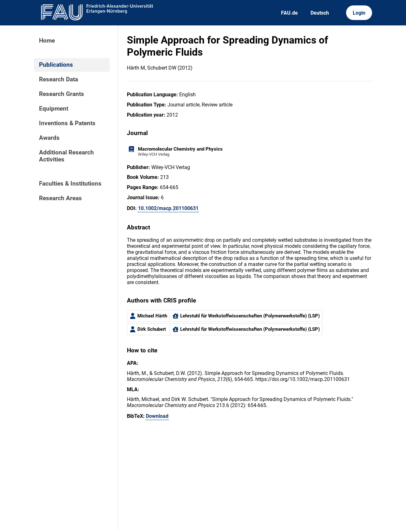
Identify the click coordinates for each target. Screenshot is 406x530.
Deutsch (320, 13)
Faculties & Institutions (70, 183)
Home (47, 40)
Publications (56, 64)
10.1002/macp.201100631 (168, 208)
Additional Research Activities (66, 156)
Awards (49, 137)
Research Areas (60, 198)
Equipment (53, 108)
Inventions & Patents (67, 123)
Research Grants (61, 94)
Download (157, 416)
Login (359, 13)
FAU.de (289, 13)
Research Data (58, 79)
